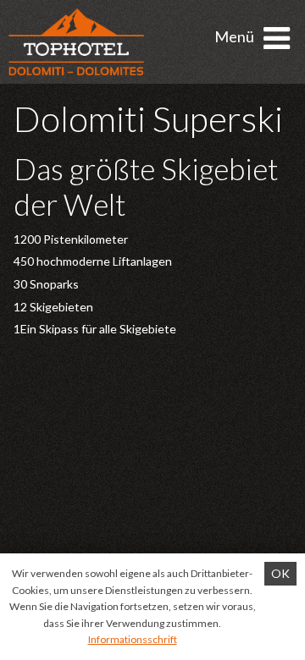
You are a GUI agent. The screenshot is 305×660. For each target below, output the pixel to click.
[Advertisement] (152, 496)
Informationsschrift (132, 639)
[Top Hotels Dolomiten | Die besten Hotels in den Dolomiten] (76, 42)
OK (280, 573)
